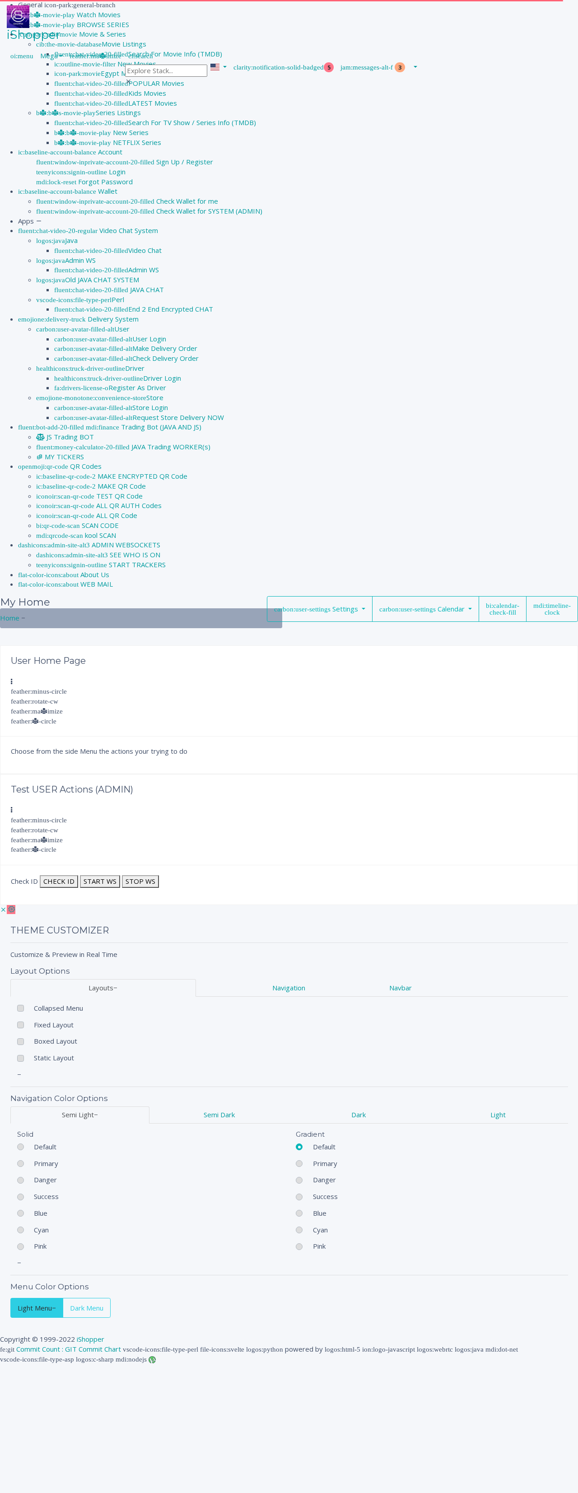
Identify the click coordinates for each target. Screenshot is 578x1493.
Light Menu (35, 1307)
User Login (149, 338)
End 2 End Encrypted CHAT (170, 308)
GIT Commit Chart (93, 1348)
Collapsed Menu (58, 1007)
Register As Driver (137, 387)
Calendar (451, 608)
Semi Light (78, 1114)
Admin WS (80, 260)
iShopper (90, 1339)
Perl (118, 299)
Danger (45, 1179)
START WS (100, 881)
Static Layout (54, 1057)
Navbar (400, 987)
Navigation (288, 987)
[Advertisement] (271, 1427)
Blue (40, 1213)
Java (71, 240)
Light (498, 1114)
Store (154, 397)
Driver (134, 368)
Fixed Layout (54, 1024)
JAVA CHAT (146, 289)
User (122, 328)
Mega (49, 55)
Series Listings (118, 112)
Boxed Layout (55, 1040)
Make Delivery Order (164, 348)
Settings (345, 608)
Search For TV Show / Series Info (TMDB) (192, 122)
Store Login (150, 407)
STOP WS (140, 881)
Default (45, 1146)
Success (46, 1196)
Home (9, 617)
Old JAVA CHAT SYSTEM (102, 279)
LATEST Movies (152, 102)
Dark (358, 1114)
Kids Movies (147, 93)
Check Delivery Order (165, 358)
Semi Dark (219, 1114)
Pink (40, 1245)
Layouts (101, 987)
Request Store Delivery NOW (178, 417)
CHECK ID (59, 881)
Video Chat (145, 250)
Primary (46, 1163)
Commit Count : (40, 1348)
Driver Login (162, 378)
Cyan (41, 1229)
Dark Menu (86, 1307)
